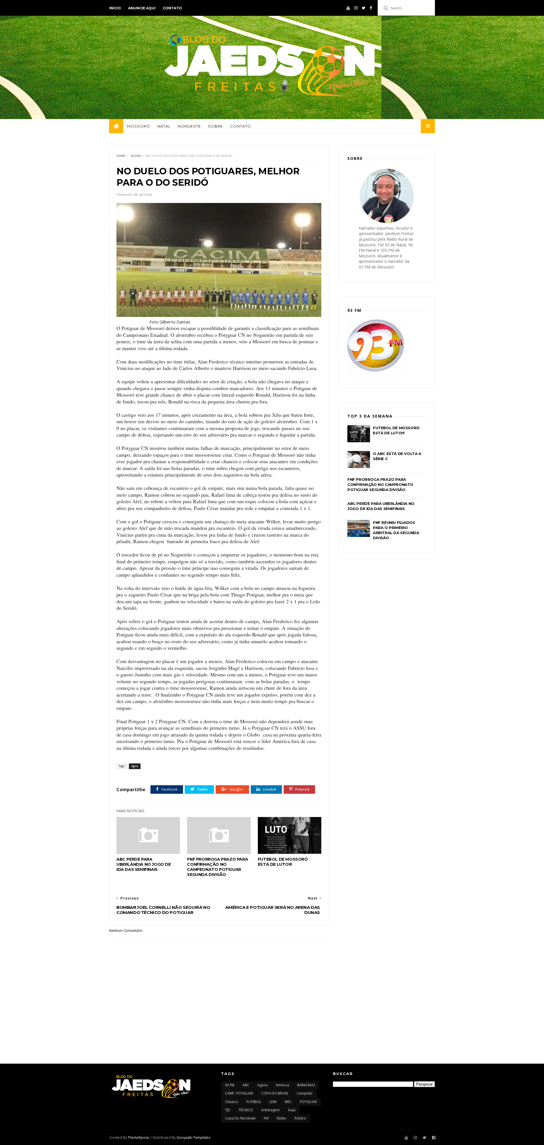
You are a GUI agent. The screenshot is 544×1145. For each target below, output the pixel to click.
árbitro (300, 1118)
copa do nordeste (240, 1118)
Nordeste (189, 126)
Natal (164, 126)
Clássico (231, 1101)
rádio (281, 1118)
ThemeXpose (138, 1137)
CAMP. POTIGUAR (239, 1093)
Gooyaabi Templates (193, 1137)
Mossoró (138, 126)
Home (121, 156)
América (282, 1085)
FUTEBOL (253, 1101)
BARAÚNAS (306, 1085)
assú (292, 1110)
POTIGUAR (308, 1101)
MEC (288, 1101)
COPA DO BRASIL (274, 1093)
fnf (266, 1118)
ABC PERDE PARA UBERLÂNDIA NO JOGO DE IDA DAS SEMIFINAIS (143, 864)
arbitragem (270, 1110)
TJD (227, 1110)
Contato (172, 8)
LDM (273, 1101)
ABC (246, 1085)
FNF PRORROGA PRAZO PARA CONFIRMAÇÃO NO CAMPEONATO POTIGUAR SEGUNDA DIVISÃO (217, 867)
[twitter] (364, 8)
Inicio (115, 8)
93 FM (229, 1085)
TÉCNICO (246, 1110)
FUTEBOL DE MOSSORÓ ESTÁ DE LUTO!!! (283, 862)
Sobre (215, 126)
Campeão (305, 1093)
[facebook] (371, 8)
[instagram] (356, 8)
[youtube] (348, 8)
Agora (136, 156)
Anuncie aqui (142, 8)
